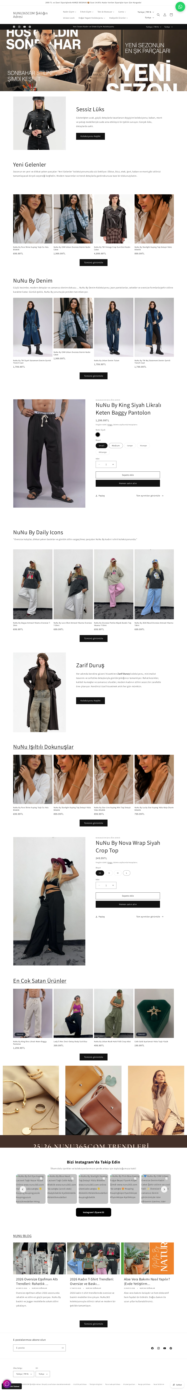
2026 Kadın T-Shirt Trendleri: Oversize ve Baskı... (92, 1281)
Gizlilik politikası (80, 1384)
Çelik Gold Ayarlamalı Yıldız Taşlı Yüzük (151, 1041)
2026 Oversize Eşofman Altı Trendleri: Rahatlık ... (37, 1281)
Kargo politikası (144, 1384)
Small (101, 445)
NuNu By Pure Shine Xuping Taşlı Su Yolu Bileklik (31, 248)
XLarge (145, 446)
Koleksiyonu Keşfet (90, 136)
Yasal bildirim (159, 1384)
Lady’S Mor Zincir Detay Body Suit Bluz (70, 1041)
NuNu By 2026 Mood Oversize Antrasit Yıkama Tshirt (154, 624)
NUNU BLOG (22, 1235)
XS (100, 873)
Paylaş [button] (102, 495)
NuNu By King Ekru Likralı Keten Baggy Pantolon (30, 1042)
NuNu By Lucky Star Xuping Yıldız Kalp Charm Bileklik (154, 808)
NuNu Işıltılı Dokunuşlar (43, 746)
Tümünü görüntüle (93, 262)
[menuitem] (69, 12)
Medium (116, 445)
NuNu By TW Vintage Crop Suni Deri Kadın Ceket (112, 248)
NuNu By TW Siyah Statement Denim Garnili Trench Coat (32, 361)
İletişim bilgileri (96, 1384)
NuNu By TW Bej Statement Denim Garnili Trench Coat (152, 361)
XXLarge (104, 453)
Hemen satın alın (128, 483)
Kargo (110, 424)
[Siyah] (98, 435)
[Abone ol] (62, 1347)
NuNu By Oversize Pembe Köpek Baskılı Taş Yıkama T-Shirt (112, 624)
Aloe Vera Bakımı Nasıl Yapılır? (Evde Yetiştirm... (147, 1281)
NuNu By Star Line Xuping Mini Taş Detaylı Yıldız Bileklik (112, 808)
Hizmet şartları (129, 1384)
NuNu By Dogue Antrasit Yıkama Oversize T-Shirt (32, 624)
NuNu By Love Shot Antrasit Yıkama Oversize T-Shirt (73, 624)
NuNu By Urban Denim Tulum (106, 360)
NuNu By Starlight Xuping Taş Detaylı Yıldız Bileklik (153, 248)
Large (131, 446)
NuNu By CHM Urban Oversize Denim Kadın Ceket (72, 248)
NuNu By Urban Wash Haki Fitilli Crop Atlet (112, 1041)
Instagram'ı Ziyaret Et (93, 1212)
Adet (97, 458)
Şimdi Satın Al (93, 74)
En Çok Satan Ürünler (39, 980)
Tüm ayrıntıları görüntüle (148, 495)
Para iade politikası (113, 1384)
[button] (158, 15)
